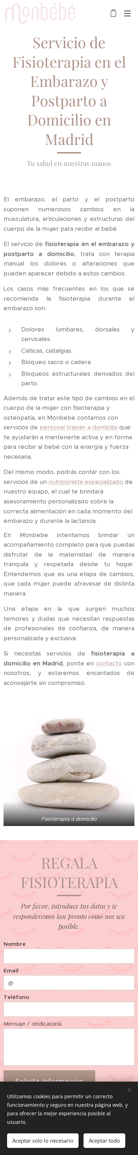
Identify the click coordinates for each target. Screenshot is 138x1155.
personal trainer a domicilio (78, 427)
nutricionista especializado (85, 482)
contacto (109, 663)
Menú (127, 13)
